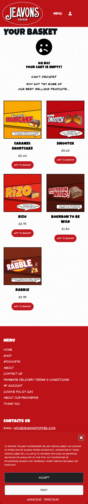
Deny (44, 490)
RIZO (22, 217)
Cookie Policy (34, 499)
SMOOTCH (65, 144)
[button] (81, 437)
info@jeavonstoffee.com (34, 428)
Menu (57, 13)
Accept (44, 477)
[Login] (70, 13)
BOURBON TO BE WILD (65, 219)
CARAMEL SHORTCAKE (22, 146)
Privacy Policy (51, 499)
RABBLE (22, 290)
